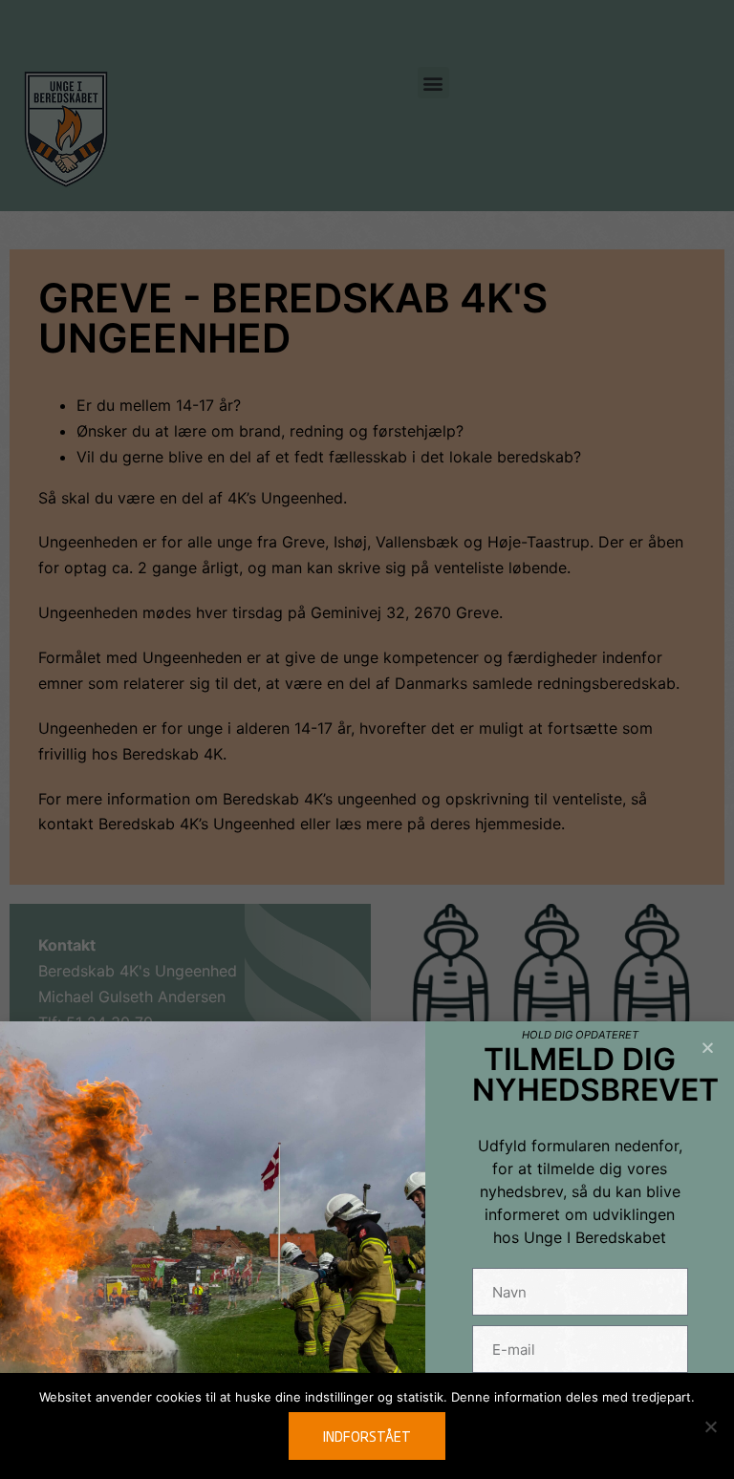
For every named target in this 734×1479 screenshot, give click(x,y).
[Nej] (710, 1426)
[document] (367, 739)
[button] (708, 1047)
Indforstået (367, 1435)
